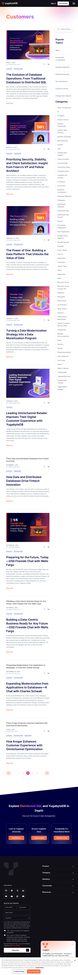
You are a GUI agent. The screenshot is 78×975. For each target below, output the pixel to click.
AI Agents (60, 116)
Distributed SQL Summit (63, 216)
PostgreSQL (61, 330)
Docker (60, 221)
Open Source (62, 309)
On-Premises (62, 305)
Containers (61, 182)
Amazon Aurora (63, 120)
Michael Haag (13, 731)
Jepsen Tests (62, 266)
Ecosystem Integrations (61, 226)
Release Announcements (63, 335)
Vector (59, 364)
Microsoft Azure (63, 282)
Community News (63, 167)
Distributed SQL (18, 68)
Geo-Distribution (61, 81)
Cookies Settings (19, 971)
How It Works (62, 250)
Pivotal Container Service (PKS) (63, 324)
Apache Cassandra (64, 137)
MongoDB (61, 297)
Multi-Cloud (61, 301)
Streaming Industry (64, 352)
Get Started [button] (63, 3)
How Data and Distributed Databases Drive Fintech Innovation (23, 480)
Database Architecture (61, 191)
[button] (74, 3)
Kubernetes (61, 274)
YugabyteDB (17, 153)
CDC (59, 149)
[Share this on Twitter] (44, 64)
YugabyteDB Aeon (64, 376)
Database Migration (62, 67)
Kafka (59, 270)
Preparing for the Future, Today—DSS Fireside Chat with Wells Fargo (27, 561)
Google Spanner (63, 242)
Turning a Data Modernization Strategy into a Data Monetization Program (26, 334)
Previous (8, 773)
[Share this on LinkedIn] (48, 64)
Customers (9, 68)
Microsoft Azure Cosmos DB (63, 287)
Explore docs (39, 838)
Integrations (61, 258)
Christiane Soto (14, 64)
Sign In (53, 3)
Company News (63, 171)
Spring (59, 348)
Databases (61, 200)
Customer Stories (61, 89)
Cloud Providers (63, 159)
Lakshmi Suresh (14, 547)
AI (58, 112)
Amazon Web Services (62, 131)
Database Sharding (62, 74)
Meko (57, 50)
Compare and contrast (62, 176)
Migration (60, 293)
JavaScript (61, 262)
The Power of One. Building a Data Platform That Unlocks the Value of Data (27, 254)
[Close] (75, 960)
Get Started (16, 838)
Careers (60, 145)
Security (60, 344)
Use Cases (61, 360)
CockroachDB (62, 163)
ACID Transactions (64, 108)
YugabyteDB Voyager (61, 388)
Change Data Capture (63, 96)
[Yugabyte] (10, 3)
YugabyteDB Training (61, 381)
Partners (60, 313)
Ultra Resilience (63, 356)
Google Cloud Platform (62, 237)
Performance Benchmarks (62, 318)
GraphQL (60, 246)
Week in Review (63, 368)
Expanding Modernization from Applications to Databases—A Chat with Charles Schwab (27, 687)
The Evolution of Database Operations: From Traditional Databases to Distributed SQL (26, 78)
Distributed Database (61, 205)
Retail (59, 340)
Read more (9, 103)
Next (47, 773)
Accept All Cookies (33, 971)
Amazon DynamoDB (61, 125)
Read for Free (62, 838)
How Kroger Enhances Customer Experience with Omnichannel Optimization (24, 745)
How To (60, 254)
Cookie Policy (39, 967)
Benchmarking (62, 141)
